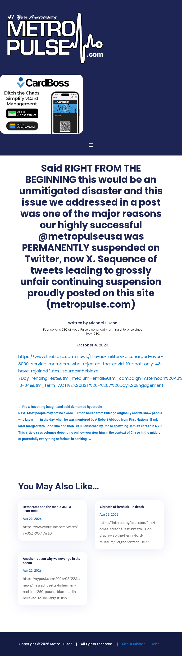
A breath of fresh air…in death (122, 507)
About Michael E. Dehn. (141, 644)
